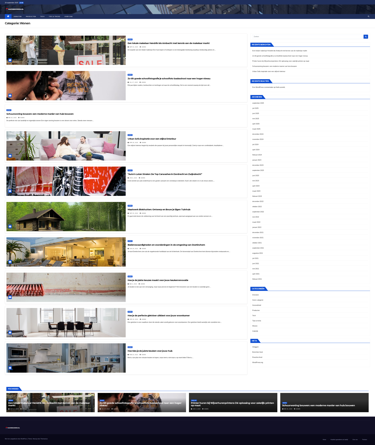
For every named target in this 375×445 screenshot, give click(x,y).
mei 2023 (255, 181)
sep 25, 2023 (133, 213)
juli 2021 (255, 258)
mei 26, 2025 (12, 117)
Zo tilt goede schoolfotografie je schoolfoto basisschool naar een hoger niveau (169, 78)
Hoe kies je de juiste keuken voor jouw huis (150, 351)
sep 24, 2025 (133, 47)
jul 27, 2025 (133, 82)
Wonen (130, 39)
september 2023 (258, 170)
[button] (368, 16)
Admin (143, 47)
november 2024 (257, 139)
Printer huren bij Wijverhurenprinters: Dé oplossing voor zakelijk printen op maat (280, 61)
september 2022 (258, 212)
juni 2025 (255, 113)
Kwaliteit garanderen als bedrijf (339, 439)
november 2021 (257, 237)
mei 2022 (255, 217)
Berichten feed (257, 352)
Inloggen (255, 347)
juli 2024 (255, 144)
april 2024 (255, 149)
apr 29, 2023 (133, 319)
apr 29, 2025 (133, 142)
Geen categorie (257, 300)
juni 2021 (255, 263)
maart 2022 (256, 222)
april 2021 (255, 274)
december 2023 (257, 165)
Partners (364, 439)
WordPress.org (257, 362)
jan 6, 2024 (133, 178)
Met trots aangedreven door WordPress (16, 439)
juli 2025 (255, 108)
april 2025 (255, 124)
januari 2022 (256, 227)
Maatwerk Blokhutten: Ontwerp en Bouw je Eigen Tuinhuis (159, 209)
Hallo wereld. (280, 87)
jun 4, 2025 (196, 409)
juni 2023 (255, 175)
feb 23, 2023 (133, 354)
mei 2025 (255, 118)
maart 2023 (256, 191)
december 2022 (257, 201)
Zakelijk (255, 331)
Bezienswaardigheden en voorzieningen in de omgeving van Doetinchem (166, 245)
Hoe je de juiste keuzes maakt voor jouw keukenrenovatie (158, 280)
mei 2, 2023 (133, 284)
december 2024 (257, 134)
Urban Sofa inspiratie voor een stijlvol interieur (152, 138)
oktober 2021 (257, 243)
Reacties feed (257, 357)
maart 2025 (256, 129)
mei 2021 (255, 269)
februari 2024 (257, 155)
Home (324, 439)
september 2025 (258, 103)
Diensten (18, 16)
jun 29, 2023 (133, 248)
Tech (42, 16)
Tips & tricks (54, 16)
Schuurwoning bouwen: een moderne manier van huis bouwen (40, 114)
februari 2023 (257, 196)
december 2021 (257, 232)
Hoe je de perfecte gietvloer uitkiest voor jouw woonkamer (159, 315)
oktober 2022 (257, 206)
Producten (31, 16)
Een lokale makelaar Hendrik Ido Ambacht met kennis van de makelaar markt (169, 43)
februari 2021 (257, 279)
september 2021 (258, 248)
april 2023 (255, 186)
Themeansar (44, 439)
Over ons (68, 16)
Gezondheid (256, 305)
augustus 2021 (257, 253)
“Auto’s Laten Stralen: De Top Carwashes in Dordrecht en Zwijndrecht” (165, 174)
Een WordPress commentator (262, 87)
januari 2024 (256, 160)
